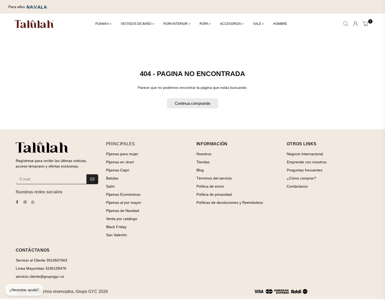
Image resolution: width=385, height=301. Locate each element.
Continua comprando (192, 103)
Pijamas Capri (117, 170)
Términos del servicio (214, 178)
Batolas (112, 178)
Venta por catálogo (121, 219)
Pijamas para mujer (122, 154)
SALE (257, 24)
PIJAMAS (102, 24)
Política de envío (210, 186)
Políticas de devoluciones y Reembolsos (229, 202)
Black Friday (116, 227)
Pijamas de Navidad (122, 211)
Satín (110, 186)
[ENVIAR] (92, 179)
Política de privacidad (214, 194)
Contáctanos (297, 186)
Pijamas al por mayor (123, 202)
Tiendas (203, 162)
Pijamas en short (120, 162)
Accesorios (231, 24)
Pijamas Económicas (123, 194)
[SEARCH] (346, 24)
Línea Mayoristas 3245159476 (41, 268)
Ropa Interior (175, 24)
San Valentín (116, 235)
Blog (200, 170)
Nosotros (203, 154)
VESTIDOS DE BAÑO (136, 24)
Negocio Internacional (305, 154)
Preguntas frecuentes (304, 170)
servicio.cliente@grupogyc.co (40, 276)
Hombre (280, 24)
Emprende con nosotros (307, 162)
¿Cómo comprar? (301, 178)
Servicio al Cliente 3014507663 (41, 260)
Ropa (204, 24)
